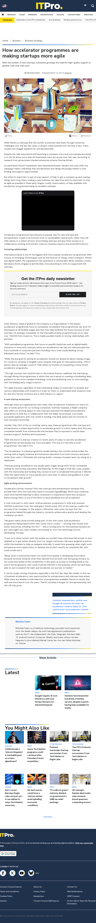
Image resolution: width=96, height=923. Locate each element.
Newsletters (39, 896)
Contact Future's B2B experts (46, 901)
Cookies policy (6, 896)
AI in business (54, 20)
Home (5, 40)
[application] (48, 210)
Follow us (75, 136)
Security (60, 14)
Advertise (88, 14)
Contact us (72, 887)
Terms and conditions (9, 891)
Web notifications (74, 891)
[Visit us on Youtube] (22, 873)
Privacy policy (39, 891)
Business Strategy (33, 40)
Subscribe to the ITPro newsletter (30, 20)
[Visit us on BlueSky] (30, 873)
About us (38, 887)
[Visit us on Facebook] (3, 873)
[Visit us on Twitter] (12, 873)
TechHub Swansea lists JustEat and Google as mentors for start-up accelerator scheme (69, 603)
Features (68, 73)
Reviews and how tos (73, 20)
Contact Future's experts (11, 887)
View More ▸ (48, 817)
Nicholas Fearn (33, 73)
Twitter (22, 643)
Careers (3, 901)
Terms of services (41, 303)
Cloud (22, 14)
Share (10, 136)
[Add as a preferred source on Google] (8, 853)
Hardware (32, 14)
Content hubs (74, 14)
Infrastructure (47, 14)
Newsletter (87, 136)
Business (11, 14)
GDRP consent (73, 896)
